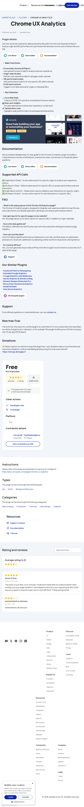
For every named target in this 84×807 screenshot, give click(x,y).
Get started (72, 5)
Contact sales (47, 5)
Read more (23, 793)
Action (10, 489)
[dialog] (18, 793)
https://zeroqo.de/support (14, 352)
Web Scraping (7, 506)
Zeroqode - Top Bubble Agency (26, 435)
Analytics (57, 506)
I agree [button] (10, 797)
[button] (18, 802)
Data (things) (45, 506)
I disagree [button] (25, 797)
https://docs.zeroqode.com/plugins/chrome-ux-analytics (25, 472)
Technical (33, 506)
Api (3, 489)
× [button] (32, 783)
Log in (59, 5)
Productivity (21, 506)
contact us (51, 312)
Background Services (24, 489)
